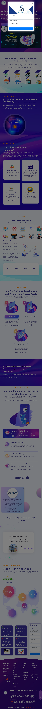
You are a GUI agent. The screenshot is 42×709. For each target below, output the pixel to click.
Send (21, 28)
